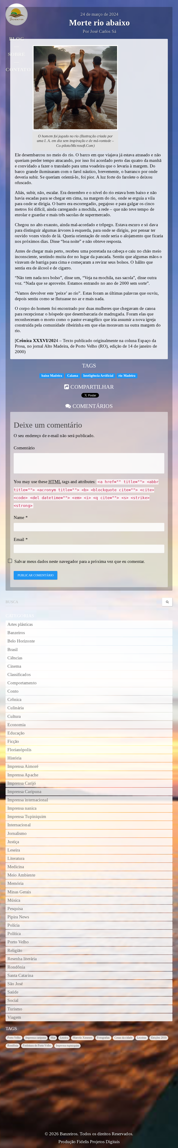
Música (13, 900)
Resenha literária (22, 959)
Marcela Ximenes (82, 1037)
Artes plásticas (20, 624)
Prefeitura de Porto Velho (37, 1045)
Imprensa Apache (22, 775)
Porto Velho (18, 942)
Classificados (19, 674)
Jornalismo (17, 833)
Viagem (14, 1017)
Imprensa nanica (22, 808)
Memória (15, 883)
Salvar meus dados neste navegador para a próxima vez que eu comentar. (79, 561)
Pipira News (18, 917)
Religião (14, 950)
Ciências (14, 658)
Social (13, 1000)
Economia (16, 724)
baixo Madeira (51, 375)
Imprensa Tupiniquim (26, 816)
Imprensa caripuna (35, 1037)
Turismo (14, 1009)
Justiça (13, 841)
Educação (16, 733)
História (14, 758)
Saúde (13, 992)
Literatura (16, 858)
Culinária (15, 708)
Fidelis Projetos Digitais (98, 1141)
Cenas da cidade (123, 1037)
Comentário (24, 448)
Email (19, 539)
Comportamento (22, 683)
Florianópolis (19, 749)
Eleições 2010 (158, 1037)
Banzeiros (16, 632)
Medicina (15, 866)
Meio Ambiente (21, 875)
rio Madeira (126, 375)
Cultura (14, 716)
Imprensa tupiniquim (67, 1045)
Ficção (13, 741)
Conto (13, 691)
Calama (72, 375)
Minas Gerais (19, 892)
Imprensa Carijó (21, 783)
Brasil (12, 649)
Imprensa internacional (27, 800)
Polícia (13, 925)
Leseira (13, 850)
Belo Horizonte (21, 641)
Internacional (19, 825)
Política (14, 933)
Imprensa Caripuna (24, 791)
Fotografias (103, 1037)
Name (19, 517)
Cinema (14, 666)
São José (15, 983)
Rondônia (16, 967)
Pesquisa (15, 908)
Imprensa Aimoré (22, 766)
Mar (53, 1037)
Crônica (14, 699)
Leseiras (141, 1037)
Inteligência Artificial (98, 375)
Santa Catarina (20, 975)
